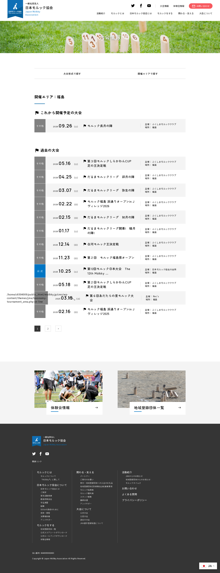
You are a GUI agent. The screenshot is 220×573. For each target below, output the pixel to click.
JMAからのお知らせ (134, 476)
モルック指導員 (87, 489)
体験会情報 (178, 5)
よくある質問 (129, 494)
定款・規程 (45, 513)
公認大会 (84, 516)
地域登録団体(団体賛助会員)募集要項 (96, 486)
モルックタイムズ (133, 483)
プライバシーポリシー (134, 500)
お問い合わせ (129, 488)
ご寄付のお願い (87, 479)
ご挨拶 (43, 492)
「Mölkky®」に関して (50, 479)
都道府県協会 (46, 499)
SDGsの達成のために (50, 509)
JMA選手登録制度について (91, 523)
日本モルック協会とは (50, 488)
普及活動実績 (46, 495)
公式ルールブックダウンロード (54, 536)
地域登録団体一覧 (48, 529)
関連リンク (37, 461)
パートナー (85, 476)
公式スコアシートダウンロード (54, 532)
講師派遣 (84, 500)
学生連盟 (44, 502)
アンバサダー (46, 519)
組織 (42, 506)
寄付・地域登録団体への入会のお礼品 (96, 483)
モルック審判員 (87, 493)
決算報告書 (45, 516)
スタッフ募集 (86, 496)
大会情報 (164, 5)
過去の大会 (85, 519)
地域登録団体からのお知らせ (138, 479)
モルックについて (48, 476)
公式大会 (84, 513)
